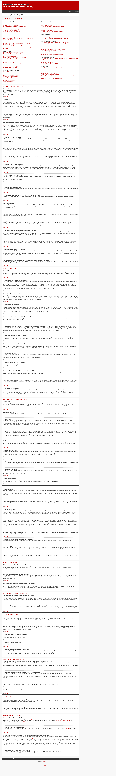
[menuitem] (76, 11)
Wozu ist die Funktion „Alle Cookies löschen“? (12, 32)
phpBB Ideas (67, 728)
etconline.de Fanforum (16, 4)
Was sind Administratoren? (46, 23)
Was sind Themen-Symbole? (8, 81)
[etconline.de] (3, 1)
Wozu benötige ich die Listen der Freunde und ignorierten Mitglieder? (55, 42)
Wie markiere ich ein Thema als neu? (10, 67)
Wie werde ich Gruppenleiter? (47, 28)
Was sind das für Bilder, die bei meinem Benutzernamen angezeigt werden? (17, 43)
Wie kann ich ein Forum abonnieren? (48, 62)
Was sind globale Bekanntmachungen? (10, 76)
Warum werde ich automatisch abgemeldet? (11, 31)
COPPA (4, 125)
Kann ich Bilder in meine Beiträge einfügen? (11, 75)
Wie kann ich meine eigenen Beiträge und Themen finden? (52, 54)
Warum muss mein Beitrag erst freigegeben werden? (13, 66)
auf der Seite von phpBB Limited (62, 720)
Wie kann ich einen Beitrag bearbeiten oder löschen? (13, 53)
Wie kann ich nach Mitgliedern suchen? (49, 53)
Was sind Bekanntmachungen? (9, 77)
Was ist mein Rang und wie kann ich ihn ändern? (12, 45)
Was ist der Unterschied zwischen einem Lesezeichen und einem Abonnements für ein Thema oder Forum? (59, 59)
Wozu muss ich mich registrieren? (9, 23)
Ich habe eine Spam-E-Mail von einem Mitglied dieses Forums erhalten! (55, 38)
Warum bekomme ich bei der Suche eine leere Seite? (51, 51)
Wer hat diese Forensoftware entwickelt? (49, 73)
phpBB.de (38, 225)
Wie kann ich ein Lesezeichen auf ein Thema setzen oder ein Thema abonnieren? (57, 61)
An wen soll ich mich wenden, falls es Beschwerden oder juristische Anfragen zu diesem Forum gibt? (58, 76)
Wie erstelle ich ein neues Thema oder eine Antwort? (13, 52)
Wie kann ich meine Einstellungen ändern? (11, 37)
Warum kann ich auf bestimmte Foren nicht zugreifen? (13, 60)
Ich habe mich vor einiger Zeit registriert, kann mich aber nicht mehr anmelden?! (18, 29)
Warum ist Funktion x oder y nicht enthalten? (50, 74)
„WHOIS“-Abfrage (29, 738)
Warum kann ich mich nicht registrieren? (11, 25)
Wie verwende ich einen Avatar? (9, 44)
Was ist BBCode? (6, 71)
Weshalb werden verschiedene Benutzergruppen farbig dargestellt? (54, 29)
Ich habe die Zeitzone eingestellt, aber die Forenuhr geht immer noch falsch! (18, 40)
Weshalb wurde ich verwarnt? (8, 62)
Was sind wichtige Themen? (8, 79)
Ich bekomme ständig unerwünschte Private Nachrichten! (52, 37)
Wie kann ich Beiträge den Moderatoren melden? (12, 63)
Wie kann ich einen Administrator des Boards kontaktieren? (53, 78)
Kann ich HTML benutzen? (8, 72)
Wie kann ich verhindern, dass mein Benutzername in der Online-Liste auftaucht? (19, 38)
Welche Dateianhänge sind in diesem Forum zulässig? (51, 67)
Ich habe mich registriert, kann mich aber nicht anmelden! (14, 26)
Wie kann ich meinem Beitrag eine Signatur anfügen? (13, 55)
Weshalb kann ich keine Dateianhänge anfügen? (12, 61)
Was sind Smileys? (6, 74)
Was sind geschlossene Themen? (9, 80)
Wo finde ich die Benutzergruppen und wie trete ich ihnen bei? (53, 26)
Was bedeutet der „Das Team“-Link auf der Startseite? (52, 31)
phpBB (37, 762)
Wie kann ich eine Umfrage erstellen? (10, 56)
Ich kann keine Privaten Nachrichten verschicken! (51, 35)
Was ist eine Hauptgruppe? (46, 30)
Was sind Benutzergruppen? (46, 25)
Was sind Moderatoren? (46, 24)
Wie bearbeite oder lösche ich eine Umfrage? (11, 58)
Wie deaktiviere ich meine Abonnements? (49, 63)
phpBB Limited (28, 225)
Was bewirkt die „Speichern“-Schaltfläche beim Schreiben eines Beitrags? (17, 65)
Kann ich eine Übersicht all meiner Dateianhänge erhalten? (52, 69)
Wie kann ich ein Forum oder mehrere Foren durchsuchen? (53, 49)
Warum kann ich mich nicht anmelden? (10, 28)
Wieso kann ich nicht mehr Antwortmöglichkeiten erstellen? (14, 57)
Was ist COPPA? (6, 24)
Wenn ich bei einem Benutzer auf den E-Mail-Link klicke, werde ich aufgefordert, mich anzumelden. (19, 47)
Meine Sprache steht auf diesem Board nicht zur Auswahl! (14, 42)
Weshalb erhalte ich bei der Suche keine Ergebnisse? (51, 50)
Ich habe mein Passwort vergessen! (10, 30)
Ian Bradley (44, 761)
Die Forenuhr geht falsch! (8, 39)
